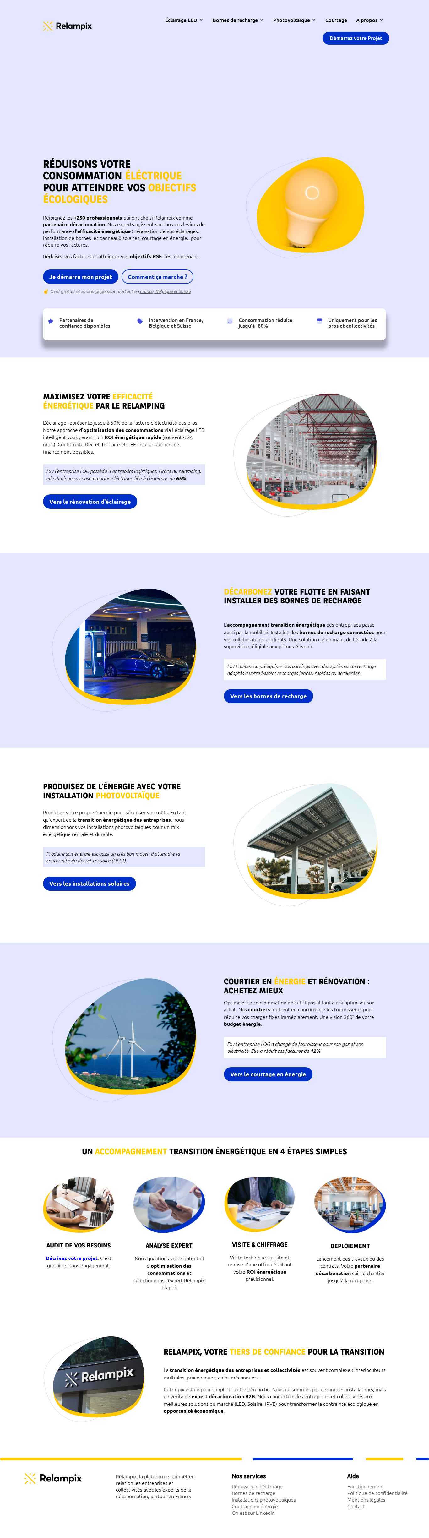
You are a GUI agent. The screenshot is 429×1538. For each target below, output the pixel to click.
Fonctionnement (365, 1486)
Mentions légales (366, 1499)
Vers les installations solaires (89, 883)
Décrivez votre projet (72, 1258)
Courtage (336, 19)
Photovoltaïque (291, 19)
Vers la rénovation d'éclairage (90, 501)
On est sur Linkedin (253, 1512)
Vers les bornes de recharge (268, 695)
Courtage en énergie (255, 1506)
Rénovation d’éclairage (257, 1486)
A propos (366, 19)
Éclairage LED (181, 19)
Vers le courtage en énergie (268, 1074)
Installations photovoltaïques (264, 1499)
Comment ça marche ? (157, 276)
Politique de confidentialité (377, 1492)
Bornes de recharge (235, 19)
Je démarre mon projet (80, 276)
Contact (356, 1506)
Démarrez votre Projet (356, 37)
